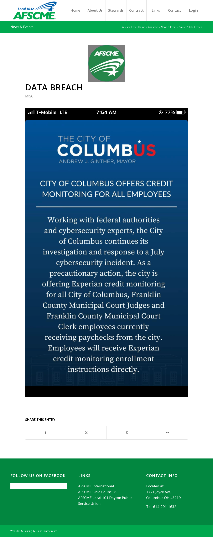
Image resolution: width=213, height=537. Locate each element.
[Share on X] (86, 432)
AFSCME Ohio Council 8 (97, 491)
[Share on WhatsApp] (127, 432)
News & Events (21, 27)
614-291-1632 (164, 506)
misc (29, 96)
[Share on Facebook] (45, 432)
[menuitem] (75, 10)
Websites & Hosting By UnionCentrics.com (33, 530)
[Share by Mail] (167, 432)
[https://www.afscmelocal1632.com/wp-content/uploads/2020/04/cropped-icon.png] (106, 63)
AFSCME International (96, 486)
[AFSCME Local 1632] (41, 10)
